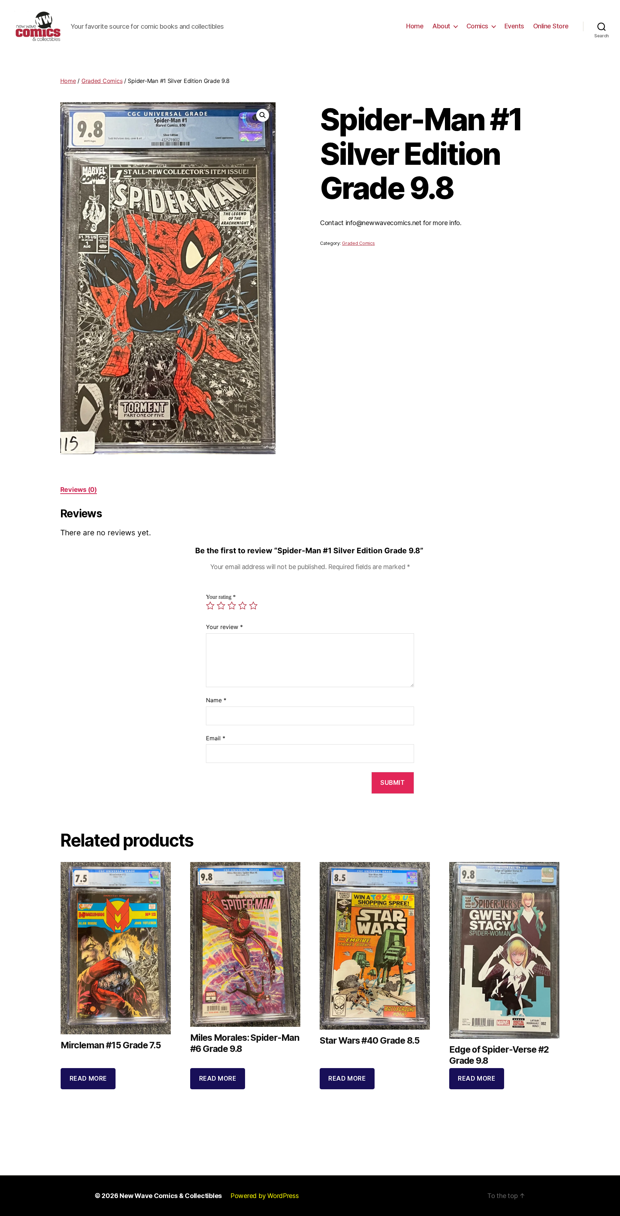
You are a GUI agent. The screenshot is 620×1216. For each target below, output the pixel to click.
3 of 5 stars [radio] (231, 605)
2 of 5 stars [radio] (221, 605)
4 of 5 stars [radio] (242, 605)
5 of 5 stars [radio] (253, 605)
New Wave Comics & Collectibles (170, 1195)
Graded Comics (102, 80)
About (441, 26)
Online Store (551, 26)
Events (514, 26)
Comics (477, 26)
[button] (262, 115)
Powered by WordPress (264, 1195)
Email (215, 738)
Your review (224, 626)
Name (216, 700)
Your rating (221, 597)
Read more (88, 1078)
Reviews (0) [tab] (78, 489)
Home (414, 26)
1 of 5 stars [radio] (210, 605)
